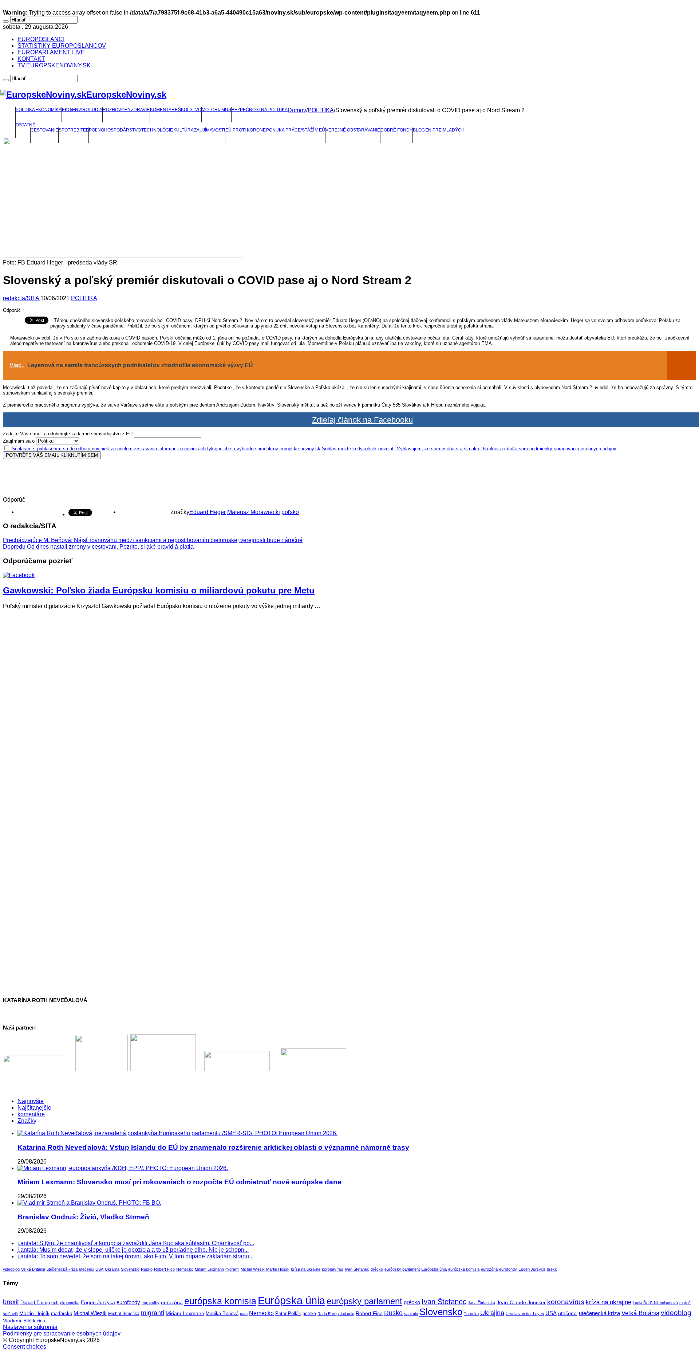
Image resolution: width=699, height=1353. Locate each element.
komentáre (31, 1114)
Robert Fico (164, 1269)
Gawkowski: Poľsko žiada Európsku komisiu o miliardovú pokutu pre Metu (159, 590)
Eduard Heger (207, 512)
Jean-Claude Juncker (521, 1302)
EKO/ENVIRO (75, 109)
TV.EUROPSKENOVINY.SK (54, 65)
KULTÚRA (183, 130)
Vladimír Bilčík (19, 1320)
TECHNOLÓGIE (157, 130)
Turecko (471, 1313)
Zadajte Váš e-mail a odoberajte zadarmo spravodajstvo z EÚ (68, 433)
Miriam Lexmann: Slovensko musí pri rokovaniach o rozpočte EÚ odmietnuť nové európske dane (179, 1182)
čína (41, 1320)
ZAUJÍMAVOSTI (209, 130)
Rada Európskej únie (335, 1313)
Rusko (147, 1269)
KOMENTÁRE (164, 109)
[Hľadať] (6, 21)
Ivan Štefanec (357, 1269)
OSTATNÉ (25, 125)
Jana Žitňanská (481, 1303)
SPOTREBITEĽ (73, 130)
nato (244, 1313)
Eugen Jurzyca (531, 1269)
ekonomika (69, 1303)
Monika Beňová (222, 1313)
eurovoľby (150, 1303)
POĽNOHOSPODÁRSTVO (115, 130)
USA (99, 1269)
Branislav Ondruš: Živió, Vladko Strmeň (83, 1217)
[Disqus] (349, 706)
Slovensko (130, 1269)
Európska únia (434, 1269)
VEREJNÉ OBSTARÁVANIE (352, 130)
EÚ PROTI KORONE (245, 130)
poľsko (290, 512)
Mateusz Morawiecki (253, 512)
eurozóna (489, 1269)
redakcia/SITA (21, 298)
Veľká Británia (33, 1269)
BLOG (419, 130)
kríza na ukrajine (305, 1269)
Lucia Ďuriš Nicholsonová (655, 1303)
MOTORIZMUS (216, 109)
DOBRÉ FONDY (396, 130)
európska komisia (463, 1269)
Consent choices (24, 1347)
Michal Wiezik (253, 1269)
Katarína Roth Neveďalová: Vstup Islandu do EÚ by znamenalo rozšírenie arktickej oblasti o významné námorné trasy (213, 1147)
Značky (26, 1121)
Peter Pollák (288, 1313)
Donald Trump (35, 1302)
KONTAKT (31, 59)
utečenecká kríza (62, 1269)
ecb (55, 1303)
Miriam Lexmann (209, 1269)
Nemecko (184, 1269)
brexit (552, 1269)
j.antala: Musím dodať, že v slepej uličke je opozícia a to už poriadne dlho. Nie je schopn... (133, 1250)
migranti (232, 1269)
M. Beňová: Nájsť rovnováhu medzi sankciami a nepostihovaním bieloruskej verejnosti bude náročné (153, 540)
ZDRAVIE (140, 109)
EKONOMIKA (48, 109)
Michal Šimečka (123, 1313)
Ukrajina (112, 1269)
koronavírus (332, 1269)
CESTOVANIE (44, 130)
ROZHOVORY (117, 109)
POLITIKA (25, 109)
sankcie (411, 1313)
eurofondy (508, 1269)
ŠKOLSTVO (189, 109)
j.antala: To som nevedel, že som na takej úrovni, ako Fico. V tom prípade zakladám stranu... (135, 1256)
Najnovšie (30, 1101)
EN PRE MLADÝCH (445, 130)
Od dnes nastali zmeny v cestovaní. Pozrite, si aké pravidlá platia (98, 547)
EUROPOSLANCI (40, 39)
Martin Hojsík (277, 1269)
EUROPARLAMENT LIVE (51, 52)
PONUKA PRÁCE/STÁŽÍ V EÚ (295, 130)
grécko (377, 1269)
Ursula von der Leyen (525, 1313)
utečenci (86, 1269)
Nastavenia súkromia (30, 1327)
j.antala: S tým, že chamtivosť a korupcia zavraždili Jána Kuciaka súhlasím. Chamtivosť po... (135, 1243)
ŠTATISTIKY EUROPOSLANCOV (61, 46)
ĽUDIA (95, 109)
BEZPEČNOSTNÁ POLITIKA (260, 109)
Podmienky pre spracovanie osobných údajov (62, 1333)
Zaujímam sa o (19, 441)
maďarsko (61, 1313)
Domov (297, 110)
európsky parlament (402, 1269)
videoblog (11, 1269)
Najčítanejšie (34, 1108)
